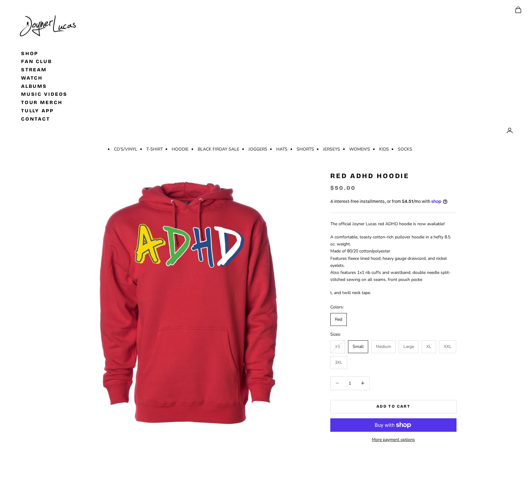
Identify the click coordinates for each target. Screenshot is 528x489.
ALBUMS (34, 86)
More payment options (393, 439)
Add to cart (393, 406)
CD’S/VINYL (125, 149)
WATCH (32, 77)
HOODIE (180, 149)
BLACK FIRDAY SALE (218, 149)
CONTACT (35, 118)
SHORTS (305, 149)
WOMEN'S (359, 149)
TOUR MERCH (42, 102)
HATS (282, 149)
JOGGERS (257, 149)
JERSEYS (331, 149)
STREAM (34, 70)
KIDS (384, 149)
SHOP (29, 53)
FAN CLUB (36, 61)
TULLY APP (37, 111)
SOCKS (405, 149)
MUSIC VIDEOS (44, 94)
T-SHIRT (154, 149)
